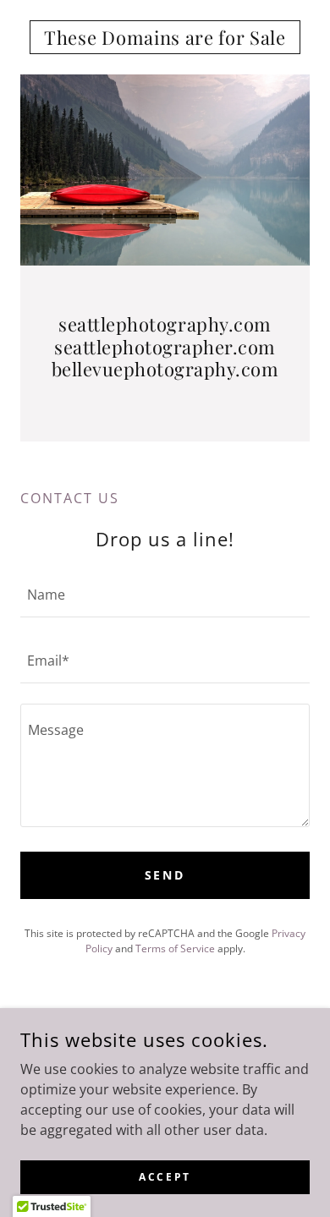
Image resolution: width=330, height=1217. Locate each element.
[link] (165, 37)
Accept (164, 1177)
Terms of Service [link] (175, 948)
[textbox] (165, 594)
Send (165, 875)
